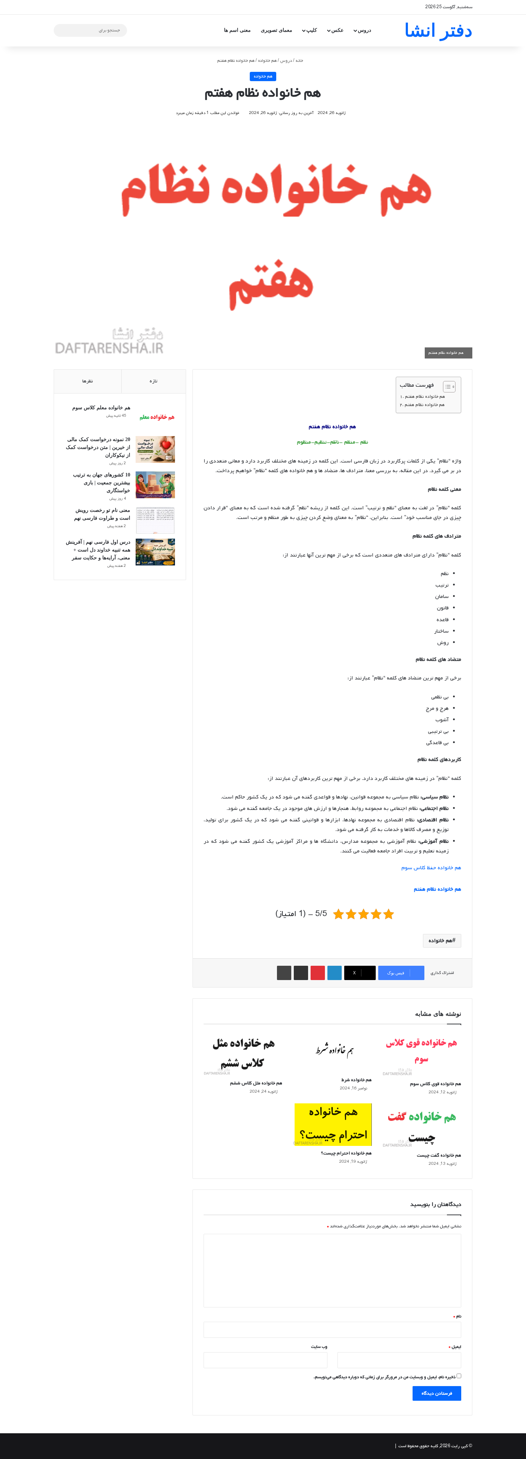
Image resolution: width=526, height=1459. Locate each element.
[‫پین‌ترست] (318, 973)
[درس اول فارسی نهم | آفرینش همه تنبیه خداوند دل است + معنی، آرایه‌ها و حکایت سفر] (155, 552)
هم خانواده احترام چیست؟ (346, 1153)
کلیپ (311, 30)
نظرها (87, 381)
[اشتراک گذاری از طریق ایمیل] (301, 973)
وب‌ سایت (319, 1346)
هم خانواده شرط (356, 1080)
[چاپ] (284, 973)
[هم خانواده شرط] (332, 1052)
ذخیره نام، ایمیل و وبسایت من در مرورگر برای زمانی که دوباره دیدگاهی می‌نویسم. (384, 1377)
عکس (337, 30)
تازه (153, 381)
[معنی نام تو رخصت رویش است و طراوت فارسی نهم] (155, 520)
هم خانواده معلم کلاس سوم (101, 407)
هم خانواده (267, 60)
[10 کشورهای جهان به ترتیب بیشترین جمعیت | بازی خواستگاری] (155, 484)
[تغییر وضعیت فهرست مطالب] (446, 387)
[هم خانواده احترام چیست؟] (332, 1124)
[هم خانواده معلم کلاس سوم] (155, 417)
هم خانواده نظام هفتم (425, 396)
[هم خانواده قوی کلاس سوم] (422, 1054)
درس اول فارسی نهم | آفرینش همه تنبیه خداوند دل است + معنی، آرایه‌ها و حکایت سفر (98, 549)
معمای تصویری (276, 30)
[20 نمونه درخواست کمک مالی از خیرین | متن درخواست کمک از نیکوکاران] (155, 449)
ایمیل (455, 1346)
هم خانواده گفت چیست (439, 1155)
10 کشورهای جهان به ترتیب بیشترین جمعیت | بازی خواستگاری (101, 482)
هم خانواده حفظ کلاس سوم (431, 868)
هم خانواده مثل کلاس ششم (256, 1083)
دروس (364, 30)
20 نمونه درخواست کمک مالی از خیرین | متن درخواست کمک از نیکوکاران (98, 447)
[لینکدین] (334, 973)
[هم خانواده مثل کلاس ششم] (243, 1054)
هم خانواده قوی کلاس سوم (435, 1084)
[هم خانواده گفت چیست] (422, 1125)
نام (457, 1316)
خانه (300, 60)
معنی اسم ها (237, 30)
